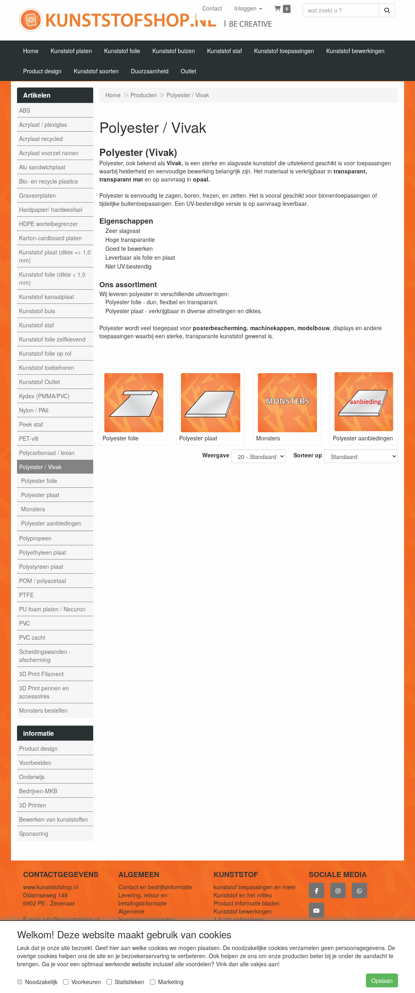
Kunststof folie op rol (45, 353)
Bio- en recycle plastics (48, 181)
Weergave (215, 455)
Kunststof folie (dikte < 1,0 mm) (52, 278)
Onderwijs (32, 777)
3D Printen (32, 805)
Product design (38, 748)
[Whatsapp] (359, 890)
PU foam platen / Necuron (52, 609)
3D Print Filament (41, 674)
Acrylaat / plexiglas (43, 124)
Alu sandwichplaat (42, 167)
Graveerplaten (37, 195)
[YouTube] (316, 910)
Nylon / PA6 (34, 410)
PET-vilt (29, 438)
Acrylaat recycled (41, 139)
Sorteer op (307, 455)
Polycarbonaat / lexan (47, 452)
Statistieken (129, 982)
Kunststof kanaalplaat (46, 297)
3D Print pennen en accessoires (44, 692)
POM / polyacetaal (42, 581)
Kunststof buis (37, 311)
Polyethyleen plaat (42, 552)
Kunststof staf (36, 325)
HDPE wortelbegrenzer (48, 224)
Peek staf (31, 424)
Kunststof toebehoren (46, 367)
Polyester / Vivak (40, 467)
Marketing (171, 982)
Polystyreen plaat (41, 566)
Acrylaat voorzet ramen (49, 153)
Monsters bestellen (43, 710)
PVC (24, 623)
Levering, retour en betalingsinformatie (142, 899)
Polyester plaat (40, 495)
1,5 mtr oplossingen (239, 919)
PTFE (26, 595)
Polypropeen (35, 538)
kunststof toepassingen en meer (255, 887)
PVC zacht (32, 637)
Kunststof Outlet (39, 382)
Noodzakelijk (41, 982)
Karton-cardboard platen (50, 238)
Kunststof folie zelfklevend (52, 339)
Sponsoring (33, 833)
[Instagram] (338, 890)
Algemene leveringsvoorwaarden (146, 915)
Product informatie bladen (247, 903)
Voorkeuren (86, 982)
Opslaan (382, 980)
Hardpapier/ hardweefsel (50, 209)
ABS (24, 110)
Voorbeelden (35, 762)
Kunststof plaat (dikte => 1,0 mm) (55, 256)
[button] (248, 8)
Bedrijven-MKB (38, 791)
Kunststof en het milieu (243, 895)
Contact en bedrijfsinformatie (155, 887)
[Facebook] (316, 890)
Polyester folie (39, 480)
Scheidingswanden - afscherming (45, 655)
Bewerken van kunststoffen (53, 819)
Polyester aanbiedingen (51, 523)
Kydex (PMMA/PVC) (44, 396)
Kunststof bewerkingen (243, 911)
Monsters (33, 509)
